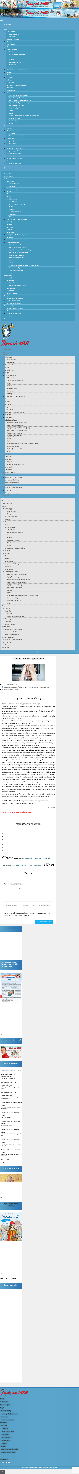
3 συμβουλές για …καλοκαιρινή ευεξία (11, 1070)
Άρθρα (5, 29)
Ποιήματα (10, 88)
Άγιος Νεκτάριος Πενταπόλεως (18, 95)
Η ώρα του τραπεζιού (6, 1117)
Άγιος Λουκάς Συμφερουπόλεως (19, 103)
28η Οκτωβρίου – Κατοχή (17, 54)
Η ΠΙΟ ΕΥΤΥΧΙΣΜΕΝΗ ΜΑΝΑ (8, 1078)
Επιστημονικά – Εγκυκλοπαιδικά (17, 70)
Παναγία (9, 42)
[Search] (2, 1472)
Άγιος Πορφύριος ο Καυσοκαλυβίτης (20, 100)
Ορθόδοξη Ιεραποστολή (16, 121)
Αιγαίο (11, 57)
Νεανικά (9, 72)
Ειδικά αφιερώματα (13, 93)
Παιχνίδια (10, 131)
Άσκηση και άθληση (15, 118)
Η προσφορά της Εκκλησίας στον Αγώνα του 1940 (24, 115)
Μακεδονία (12, 65)
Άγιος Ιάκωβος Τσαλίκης (16, 105)
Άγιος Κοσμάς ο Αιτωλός (16, 108)
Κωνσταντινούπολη (15, 62)
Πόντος (11, 67)
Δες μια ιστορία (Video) (14, 151)
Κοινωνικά (10, 77)
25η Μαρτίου (13, 52)
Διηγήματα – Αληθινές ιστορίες (16, 85)
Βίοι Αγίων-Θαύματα (13, 39)
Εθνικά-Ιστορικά (12, 49)
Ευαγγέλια (12, 36)
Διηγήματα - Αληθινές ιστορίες (25, 687)
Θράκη (11, 113)
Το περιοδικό (7, 24)
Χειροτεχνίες (11, 138)
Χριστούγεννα (11, 44)
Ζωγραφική (10, 141)
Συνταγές (9, 128)
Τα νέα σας (10, 161)
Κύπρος (11, 59)
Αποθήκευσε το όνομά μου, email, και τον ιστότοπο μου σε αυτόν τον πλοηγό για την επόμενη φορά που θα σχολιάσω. (28, 914)
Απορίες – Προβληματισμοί (15, 158)
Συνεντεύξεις (11, 90)
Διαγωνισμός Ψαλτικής (14, 153)
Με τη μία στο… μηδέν (6, 1125)
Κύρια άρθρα (10, 82)
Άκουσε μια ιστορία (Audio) (15, 148)
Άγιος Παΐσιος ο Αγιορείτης (17, 98)
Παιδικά (9, 75)
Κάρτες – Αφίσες (12, 143)
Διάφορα (9, 80)
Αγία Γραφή (10, 31)
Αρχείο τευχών (8, 27)
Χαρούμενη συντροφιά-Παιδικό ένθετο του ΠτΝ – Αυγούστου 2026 (10, 964)
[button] (28, 831)
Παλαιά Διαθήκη (14, 34)
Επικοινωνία (7, 166)
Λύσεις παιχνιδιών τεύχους (17, 136)
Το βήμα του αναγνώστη (14, 163)
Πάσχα (9, 47)
